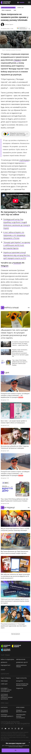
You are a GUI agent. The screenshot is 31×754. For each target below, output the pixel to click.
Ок (15, 750)
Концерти (19, 681)
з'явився (17, 60)
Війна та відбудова (6, 10)
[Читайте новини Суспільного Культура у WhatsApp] (18, 728)
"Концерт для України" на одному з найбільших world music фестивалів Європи (16, 245)
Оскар (3, 669)
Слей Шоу (4, 684)
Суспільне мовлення (4, 711)
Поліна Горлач (9, 24)
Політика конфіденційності (7, 715)
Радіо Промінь (6, 678)
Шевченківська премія (21, 666)
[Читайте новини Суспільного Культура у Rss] (12, 728)
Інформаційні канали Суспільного (21, 716)
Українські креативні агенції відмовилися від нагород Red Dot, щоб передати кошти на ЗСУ (16, 255)
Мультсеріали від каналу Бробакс (22, 684)
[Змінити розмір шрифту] (29, 28)
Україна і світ (20, 7)
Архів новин (20, 707)
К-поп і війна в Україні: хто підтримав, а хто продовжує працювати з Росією (14, 235)
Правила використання (21, 711)
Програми (4, 681)
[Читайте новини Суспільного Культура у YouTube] (5, 728)
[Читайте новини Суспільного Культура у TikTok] (22, 728)
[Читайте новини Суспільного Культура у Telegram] (8, 728)
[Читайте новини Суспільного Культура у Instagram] (15, 728)
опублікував (24, 160)
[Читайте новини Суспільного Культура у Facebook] (2, 728)
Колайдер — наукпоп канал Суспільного (6, 690)
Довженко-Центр (22, 662)
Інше (15, 10)
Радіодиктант (5, 665)
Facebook (17, 263)
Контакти (4, 707)
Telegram (4, 266)
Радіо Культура (21, 678)
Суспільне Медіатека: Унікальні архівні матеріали (7, 697)
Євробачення (20, 659)
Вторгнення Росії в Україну (8, 7)
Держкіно (4, 662)
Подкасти (19, 688)
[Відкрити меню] (29, 2)
